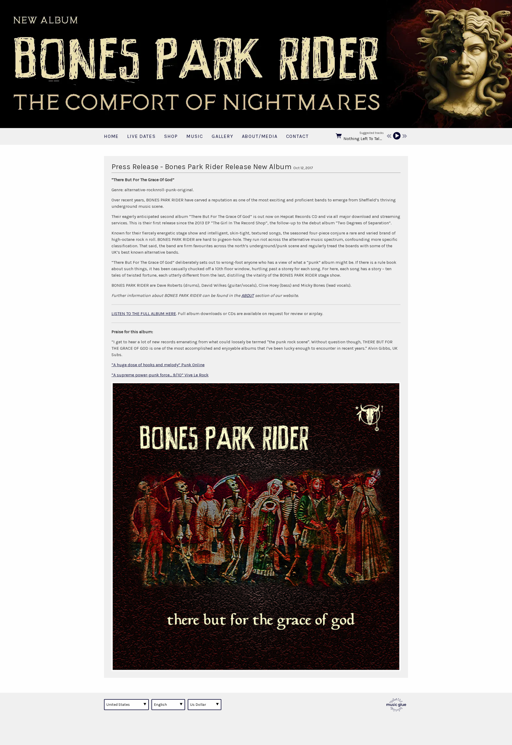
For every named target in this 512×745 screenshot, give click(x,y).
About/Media (260, 136)
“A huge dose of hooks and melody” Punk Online (158, 364)
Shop (171, 136)
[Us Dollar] (204, 704)
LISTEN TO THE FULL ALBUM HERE (143, 313)
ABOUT (247, 295)
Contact (297, 136)
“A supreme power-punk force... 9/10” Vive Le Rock (160, 374)
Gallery (222, 136)
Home (111, 136)
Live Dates (141, 136)
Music (194, 136)
